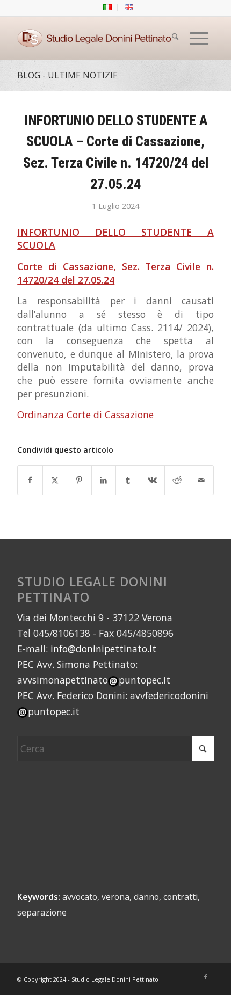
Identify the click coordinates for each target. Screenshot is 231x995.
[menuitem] (108, 7)
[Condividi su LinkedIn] (104, 480)
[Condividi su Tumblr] (128, 480)
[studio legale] (95, 38)
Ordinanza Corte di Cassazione (85, 414)
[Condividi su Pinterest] (79, 480)
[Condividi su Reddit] (177, 480)
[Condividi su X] (55, 480)
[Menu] (199, 38)
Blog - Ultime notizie (67, 75)
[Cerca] (175, 38)
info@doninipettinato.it (103, 648)
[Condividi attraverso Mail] (201, 480)
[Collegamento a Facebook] (206, 977)
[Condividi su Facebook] (30, 480)
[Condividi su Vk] (152, 480)
